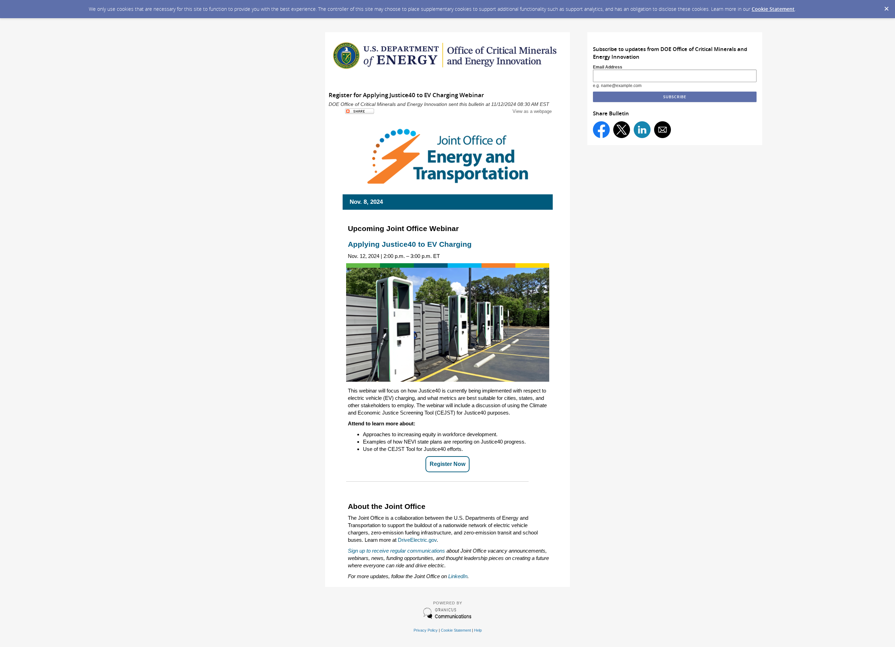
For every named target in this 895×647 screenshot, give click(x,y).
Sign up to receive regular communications (396, 551)
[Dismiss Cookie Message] (886, 6)
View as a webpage (532, 111)
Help (478, 630)
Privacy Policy (426, 630)
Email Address (607, 67)
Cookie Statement (773, 9)
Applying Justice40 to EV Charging (410, 244)
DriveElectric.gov (417, 540)
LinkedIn (457, 576)
